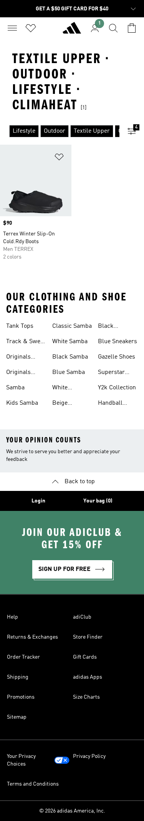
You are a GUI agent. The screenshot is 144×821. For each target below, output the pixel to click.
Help (12, 617)
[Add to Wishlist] (59, 158)
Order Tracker (23, 657)
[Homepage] (72, 31)
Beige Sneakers (64, 404)
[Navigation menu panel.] (12, 28)
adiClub (82, 617)
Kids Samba (22, 403)
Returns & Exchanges (32, 637)
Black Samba (70, 357)
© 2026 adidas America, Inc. (72, 811)
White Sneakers (64, 388)
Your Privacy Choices (21, 760)
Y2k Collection (117, 388)
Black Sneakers (110, 327)
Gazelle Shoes (116, 357)
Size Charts (86, 697)
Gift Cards (85, 657)
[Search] (113, 28)
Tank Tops (19, 326)
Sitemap (16, 717)
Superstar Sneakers (111, 373)
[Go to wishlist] (31, 28)
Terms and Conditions (33, 784)
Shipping (17, 677)
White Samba (70, 342)
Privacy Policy (89, 756)
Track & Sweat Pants (25, 342)
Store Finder (88, 637)
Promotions (21, 697)
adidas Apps (87, 677)
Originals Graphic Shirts (25, 358)
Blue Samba (68, 372)
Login (38, 501)
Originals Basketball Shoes (20, 373)
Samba (15, 388)
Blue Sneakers (117, 342)
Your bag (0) (98, 501)
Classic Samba (72, 326)
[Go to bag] (131, 28)
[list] (59, 131)
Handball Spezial (110, 404)
